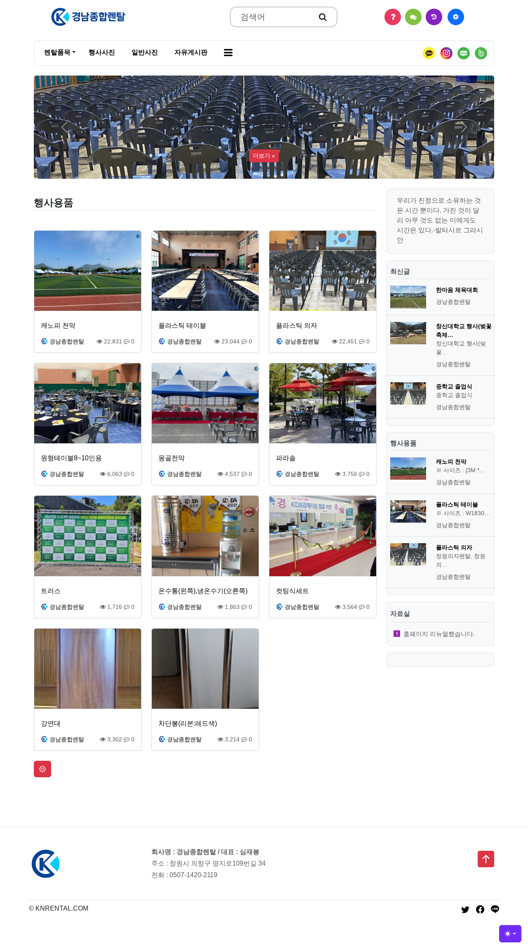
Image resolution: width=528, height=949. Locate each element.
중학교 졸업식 (454, 386)
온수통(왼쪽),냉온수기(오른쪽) (203, 590)
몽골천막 (171, 457)
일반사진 (145, 52)
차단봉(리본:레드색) (187, 723)
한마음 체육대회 (457, 289)
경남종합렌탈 (67, 341)
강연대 (51, 723)
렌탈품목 (57, 52)
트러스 (51, 590)
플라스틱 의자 (296, 325)
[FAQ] (392, 17)
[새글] (434, 17)
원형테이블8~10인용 (71, 457)
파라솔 (286, 457)
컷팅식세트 (292, 590)
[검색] (322, 16)
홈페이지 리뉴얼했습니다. (439, 633)
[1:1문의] (413, 17)
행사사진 (102, 52)
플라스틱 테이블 (182, 325)
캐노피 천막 (58, 325)
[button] (228, 53)
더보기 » (264, 155)
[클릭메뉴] (456, 17)
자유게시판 (190, 52)
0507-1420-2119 (193, 874)
